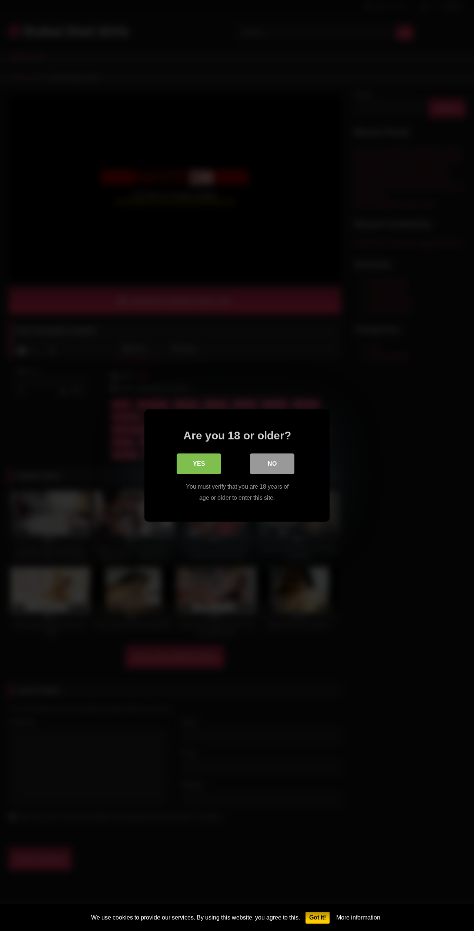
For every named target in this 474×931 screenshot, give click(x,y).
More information (358, 917)
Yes (199, 463)
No (272, 463)
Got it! (317, 917)
